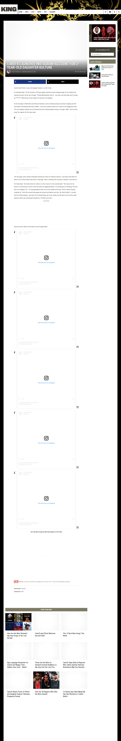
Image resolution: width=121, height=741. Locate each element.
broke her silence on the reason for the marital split (46, 184)
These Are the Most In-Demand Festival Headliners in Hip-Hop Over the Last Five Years (46, 664)
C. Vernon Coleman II (16, 71)
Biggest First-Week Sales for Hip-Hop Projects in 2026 (107, 67)
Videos (39, 12)
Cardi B (16, 88)
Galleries (52, 12)
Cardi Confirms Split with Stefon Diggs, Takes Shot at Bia (102, 38)
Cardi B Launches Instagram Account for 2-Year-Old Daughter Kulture (47, 582)
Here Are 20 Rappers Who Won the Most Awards (46, 693)
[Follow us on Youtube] (110, 12)
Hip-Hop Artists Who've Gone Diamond (107, 75)
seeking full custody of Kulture (58, 179)
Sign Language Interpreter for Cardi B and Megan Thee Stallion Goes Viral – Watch (17, 664)
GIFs (45, 12)
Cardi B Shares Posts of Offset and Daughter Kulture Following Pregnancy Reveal (18, 694)
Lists (32, 12)
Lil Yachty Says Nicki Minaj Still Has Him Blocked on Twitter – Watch (74, 694)
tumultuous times (43, 177)
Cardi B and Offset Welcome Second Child (45, 634)
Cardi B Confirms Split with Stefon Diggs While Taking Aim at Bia (108, 84)
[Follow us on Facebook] (114, 12)
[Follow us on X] (119, 12)
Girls (26, 12)
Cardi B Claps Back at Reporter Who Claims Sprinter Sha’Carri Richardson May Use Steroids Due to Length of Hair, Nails (74, 664)
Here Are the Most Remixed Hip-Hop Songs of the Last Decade (17, 635)
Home (20, 12)
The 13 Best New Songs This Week (73, 634)
